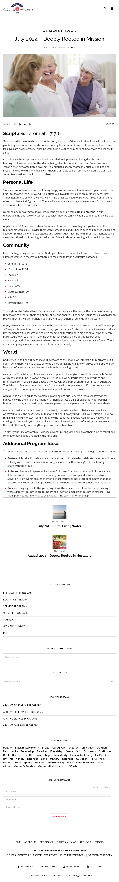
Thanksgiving (55, 762)
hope (48, 755)
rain (102, 759)
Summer (39, 762)
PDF (5, 633)
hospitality (60, 755)
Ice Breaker (102, 755)
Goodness (90, 751)
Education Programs (17, 599)
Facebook (14, 124)
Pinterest (29, 124)
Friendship (56, 751)
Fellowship (27, 751)
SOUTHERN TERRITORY (72, 855)
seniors (7, 762)
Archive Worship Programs (59, 31)
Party (93, 759)
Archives (85, 842)
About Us (30, 842)
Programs (46, 842)
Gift (78, 751)
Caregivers (59, 748)
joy (5, 759)
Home (17, 842)
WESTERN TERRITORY (100, 855)
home (38, 755)
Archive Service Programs (20, 718)
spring (28, 762)
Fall (5, 751)
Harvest (17, 755)
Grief (6, 755)
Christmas (88, 748)
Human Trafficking (81, 755)
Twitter (24, 124)
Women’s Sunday (14, 626)
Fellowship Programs (17, 593)
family (14, 751)
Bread (45, 748)
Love (44, 759)
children (73, 748)
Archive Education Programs (22, 705)
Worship (74, 766)
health (28, 755)
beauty (7, 748)
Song (18, 762)
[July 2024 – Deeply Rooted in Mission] (59, 85)
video (101, 762)
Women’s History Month (52, 766)
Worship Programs (15, 613)
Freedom (42, 751)
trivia (70, 762)
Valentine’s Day (85, 762)
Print (112, 124)
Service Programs (15, 606)
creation (102, 748)
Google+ (19, 124)
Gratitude (105, 751)
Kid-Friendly (17, 759)
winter (7, 766)
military (54, 759)
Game (69, 751)
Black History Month (27, 748)
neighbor (67, 759)
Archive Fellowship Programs (23, 712)
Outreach (9, 619)
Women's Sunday (24, 766)
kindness (32, 759)
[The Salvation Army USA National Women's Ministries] (18, 8)
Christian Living (66, 842)
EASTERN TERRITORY (45, 855)
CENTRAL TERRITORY (19, 855)
